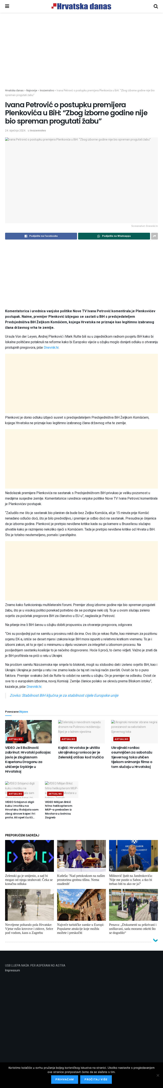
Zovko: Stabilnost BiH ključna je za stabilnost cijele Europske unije (64, 695)
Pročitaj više (96, 1079)
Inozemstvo (38, 130)
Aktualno (15, 739)
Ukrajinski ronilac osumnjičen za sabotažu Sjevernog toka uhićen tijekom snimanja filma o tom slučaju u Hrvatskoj (131, 757)
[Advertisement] (81, 56)
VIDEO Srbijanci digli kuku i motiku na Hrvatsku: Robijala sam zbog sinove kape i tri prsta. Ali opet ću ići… (21, 809)
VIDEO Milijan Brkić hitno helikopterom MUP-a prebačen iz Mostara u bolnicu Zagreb (58, 809)
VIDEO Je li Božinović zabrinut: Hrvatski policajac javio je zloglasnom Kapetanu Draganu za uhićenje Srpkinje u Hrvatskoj (28, 759)
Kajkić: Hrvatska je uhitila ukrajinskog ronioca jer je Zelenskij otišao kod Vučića (80, 752)
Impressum (12, 970)
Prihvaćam (64, 1079)
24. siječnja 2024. (15, 130)
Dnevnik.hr (51, 347)
